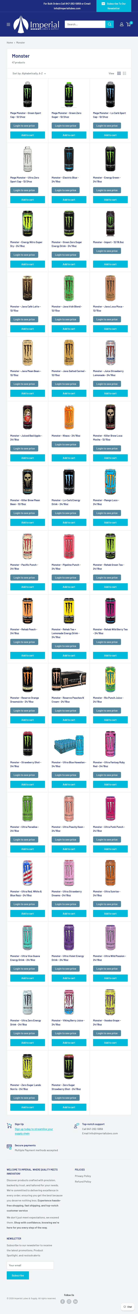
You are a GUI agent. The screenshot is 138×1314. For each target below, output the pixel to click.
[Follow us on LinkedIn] (75, 1301)
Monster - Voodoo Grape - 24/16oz (107, 1022)
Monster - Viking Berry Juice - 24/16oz (68, 1022)
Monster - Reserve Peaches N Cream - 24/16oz (68, 699)
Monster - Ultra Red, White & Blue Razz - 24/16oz (26, 893)
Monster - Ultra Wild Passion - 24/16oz (109, 957)
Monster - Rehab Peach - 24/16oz (23, 631)
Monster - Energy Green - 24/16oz (106, 179)
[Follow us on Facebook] (62, 1301)
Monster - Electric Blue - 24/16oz (65, 179)
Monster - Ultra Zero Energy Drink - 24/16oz (25, 1022)
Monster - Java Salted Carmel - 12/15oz (69, 373)
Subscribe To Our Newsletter (116, 6)
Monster (20, 42)
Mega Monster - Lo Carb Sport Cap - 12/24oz (109, 114)
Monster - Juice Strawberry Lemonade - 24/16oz (108, 373)
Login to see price (24, 125)
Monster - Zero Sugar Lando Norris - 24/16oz (25, 1086)
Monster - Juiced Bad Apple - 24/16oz (26, 437)
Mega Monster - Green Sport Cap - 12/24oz (25, 114)
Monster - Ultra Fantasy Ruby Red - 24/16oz (109, 764)
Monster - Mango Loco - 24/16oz (106, 502)
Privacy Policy (83, 1175)
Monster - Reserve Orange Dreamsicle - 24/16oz (24, 699)
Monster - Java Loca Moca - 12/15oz (108, 308)
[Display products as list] (124, 73)
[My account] (121, 24)
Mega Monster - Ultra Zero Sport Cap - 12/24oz (24, 179)
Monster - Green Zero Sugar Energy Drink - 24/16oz (67, 244)
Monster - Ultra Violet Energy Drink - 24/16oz (68, 957)
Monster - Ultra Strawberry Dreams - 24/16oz (67, 893)
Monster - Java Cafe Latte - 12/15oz (25, 308)
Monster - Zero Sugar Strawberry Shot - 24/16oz (66, 1086)
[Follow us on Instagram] (69, 1301)
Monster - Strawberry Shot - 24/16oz (25, 764)
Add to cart (27, 135)
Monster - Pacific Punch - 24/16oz (24, 566)
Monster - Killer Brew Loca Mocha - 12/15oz (107, 437)
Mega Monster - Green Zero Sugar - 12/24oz (66, 114)
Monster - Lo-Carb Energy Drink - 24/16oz (66, 502)
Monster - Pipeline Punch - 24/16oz (66, 566)
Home (10, 42)
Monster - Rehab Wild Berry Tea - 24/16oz (110, 631)
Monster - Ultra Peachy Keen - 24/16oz (68, 828)
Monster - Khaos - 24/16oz (66, 435)
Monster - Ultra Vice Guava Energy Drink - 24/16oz (25, 957)
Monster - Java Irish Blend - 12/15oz (67, 308)
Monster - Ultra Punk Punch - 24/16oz (109, 828)
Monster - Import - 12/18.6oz (108, 242)
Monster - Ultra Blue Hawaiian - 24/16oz (69, 764)
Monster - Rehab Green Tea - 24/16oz (108, 566)
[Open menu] (8, 24)
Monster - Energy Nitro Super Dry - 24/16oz (26, 244)
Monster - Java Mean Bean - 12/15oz (25, 373)
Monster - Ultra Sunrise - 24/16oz (106, 893)
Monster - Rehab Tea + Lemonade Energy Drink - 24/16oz (65, 633)
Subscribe (18, 1275)
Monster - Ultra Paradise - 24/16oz (24, 828)
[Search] (109, 24)
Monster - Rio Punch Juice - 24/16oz (108, 699)
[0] (128, 24)
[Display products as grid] (118, 73)
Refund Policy (83, 1181)
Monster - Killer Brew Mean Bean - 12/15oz (25, 502)
